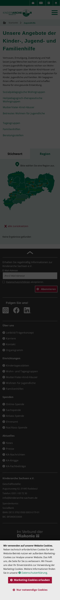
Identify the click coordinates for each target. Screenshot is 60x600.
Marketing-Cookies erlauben (32, 580)
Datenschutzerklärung (34, 572)
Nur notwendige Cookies (31, 589)
